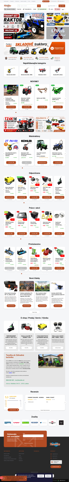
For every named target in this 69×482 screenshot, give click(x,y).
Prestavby (12, 1)
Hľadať (39, 5)
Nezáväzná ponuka (42, 162)
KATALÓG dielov (21, 453)
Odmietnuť (41, 476)
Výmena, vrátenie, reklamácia (9, 460)
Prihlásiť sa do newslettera (28, 443)
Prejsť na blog (34, 312)
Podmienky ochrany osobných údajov (10, 458)
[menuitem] (10, 9)
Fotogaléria (33, 1)
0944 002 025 (10, 380)
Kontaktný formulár (56, 466)
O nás (29, 1)
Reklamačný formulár (34, 472)
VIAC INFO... (11, 347)
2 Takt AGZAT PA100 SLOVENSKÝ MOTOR (42, 336)
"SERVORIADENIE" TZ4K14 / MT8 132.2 (11, 336)
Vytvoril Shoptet (54, 480)
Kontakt (20, 457)
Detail (26, 162)
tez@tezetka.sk (19, 380)
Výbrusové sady (58, 347)
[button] (5, 26)
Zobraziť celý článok (11, 305)
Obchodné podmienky (7, 457)
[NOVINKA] (26, 91)
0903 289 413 (55, 458)
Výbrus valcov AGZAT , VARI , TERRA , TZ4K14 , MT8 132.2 (58, 337)
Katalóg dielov (6, 1)
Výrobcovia (17, 1)
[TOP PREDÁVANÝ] (22, 181)
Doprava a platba (23, 1)
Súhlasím (48, 476)
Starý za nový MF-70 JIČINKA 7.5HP (26, 336)
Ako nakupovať (6, 455)
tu (30, 477)
